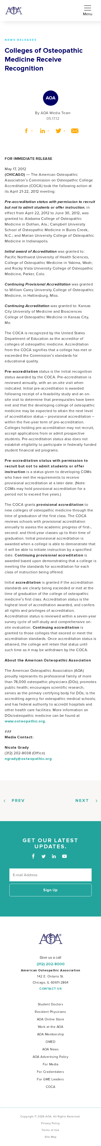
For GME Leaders (50, 1079)
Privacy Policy (50, 1123)
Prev (18, 801)
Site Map (50, 1137)
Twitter (57, 131)
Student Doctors (50, 1004)
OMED (50, 1042)
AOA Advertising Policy (50, 1057)
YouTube (64, 856)
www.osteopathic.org (25, 721)
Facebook (24, 131)
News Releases (21, 40)
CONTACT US (50, 988)
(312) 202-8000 (51, 964)
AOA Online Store (50, 1019)
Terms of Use (50, 1130)
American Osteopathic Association (13, 11)
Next (82, 801)
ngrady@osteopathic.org (28, 759)
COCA (50, 1087)
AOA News (50, 1049)
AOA (51, 939)
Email (73, 131)
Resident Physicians (50, 1012)
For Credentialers (50, 1072)
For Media (50, 1064)
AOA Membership (50, 1034)
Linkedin (41, 131)
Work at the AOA (50, 1027)
